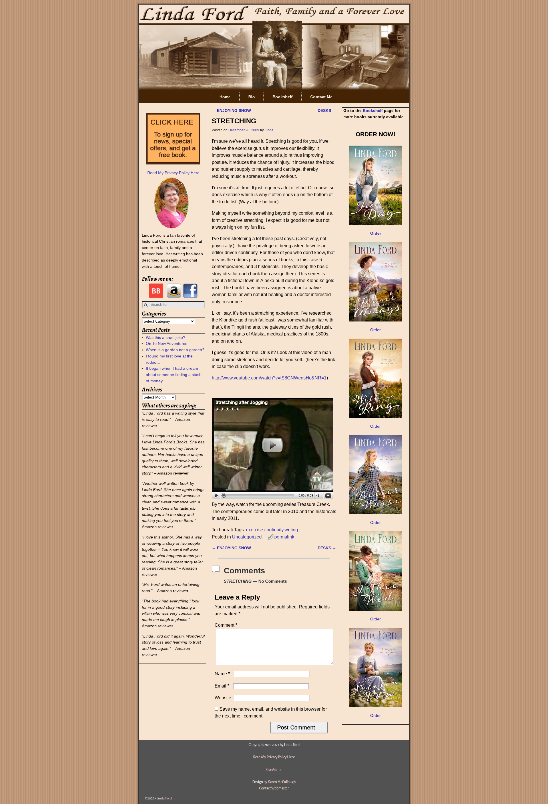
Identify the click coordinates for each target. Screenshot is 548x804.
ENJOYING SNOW (231, 110)
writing (291, 529)
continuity (273, 529)
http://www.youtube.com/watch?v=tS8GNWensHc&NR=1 (269, 377)
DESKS (327, 110)
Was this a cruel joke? (165, 337)
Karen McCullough (282, 782)
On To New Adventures (166, 343)
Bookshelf (283, 97)
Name (222, 673)
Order (375, 329)
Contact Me (321, 97)
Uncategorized (247, 536)
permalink (284, 536)
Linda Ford (164, 798)
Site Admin (274, 770)
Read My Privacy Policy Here (173, 172)
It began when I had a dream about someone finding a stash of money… (174, 374)
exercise (254, 529)
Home (225, 97)
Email (222, 686)
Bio (251, 97)
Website (223, 697)
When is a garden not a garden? (175, 349)
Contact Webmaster (274, 788)
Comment (226, 625)
